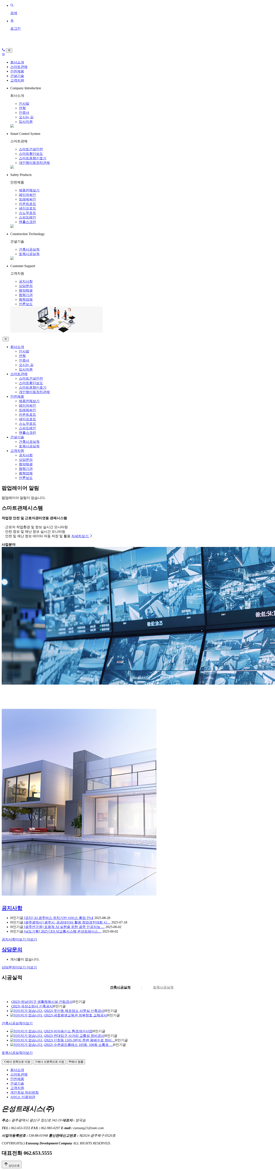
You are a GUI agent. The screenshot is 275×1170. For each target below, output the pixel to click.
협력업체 (26, 299)
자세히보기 (80, 536)
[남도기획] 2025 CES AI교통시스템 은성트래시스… (62, 931)
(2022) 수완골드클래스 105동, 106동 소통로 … (78, 1045)
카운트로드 (27, 204)
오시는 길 (26, 117)
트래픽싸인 (27, 199)
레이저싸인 (27, 195)
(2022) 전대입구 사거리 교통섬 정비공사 (74, 1036)
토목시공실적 (29, 254)
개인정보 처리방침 (24, 1092)
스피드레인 (27, 217)
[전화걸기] (3, 50)
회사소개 (17, 62)
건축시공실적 (29, 249)
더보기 (19, 939)
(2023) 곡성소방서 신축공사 (32, 1006)
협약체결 (26, 290)
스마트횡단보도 (31, 153)
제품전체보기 (29, 190)
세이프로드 (27, 208)
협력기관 (26, 295)
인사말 (24, 103)
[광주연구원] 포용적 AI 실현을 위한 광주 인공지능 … (64, 927)
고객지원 (17, 80)
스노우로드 (27, 213)
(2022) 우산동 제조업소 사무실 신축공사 (74, 1011)
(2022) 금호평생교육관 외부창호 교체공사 (75, 1015)
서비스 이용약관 (22, 1097)
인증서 (24, 112)
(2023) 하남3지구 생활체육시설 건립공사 (42, 1002)
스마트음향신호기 (32, 158)
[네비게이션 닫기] (6, 339)
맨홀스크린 (27, 222)
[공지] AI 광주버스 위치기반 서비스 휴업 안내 (58, 918)
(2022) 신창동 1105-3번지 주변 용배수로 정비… (79, 1040)
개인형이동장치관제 (34, 163)
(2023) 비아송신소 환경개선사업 (68, 1031)
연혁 (22, 108)
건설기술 (17, 76)
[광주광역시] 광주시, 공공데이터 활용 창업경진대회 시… (66, 922)
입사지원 (26, 121)
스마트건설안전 (31, 149)
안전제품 (17, 71)
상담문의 (26, 286)
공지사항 (26, 281)
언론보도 (26, 304)
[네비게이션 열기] (9, 50)
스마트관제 (19, 67)
